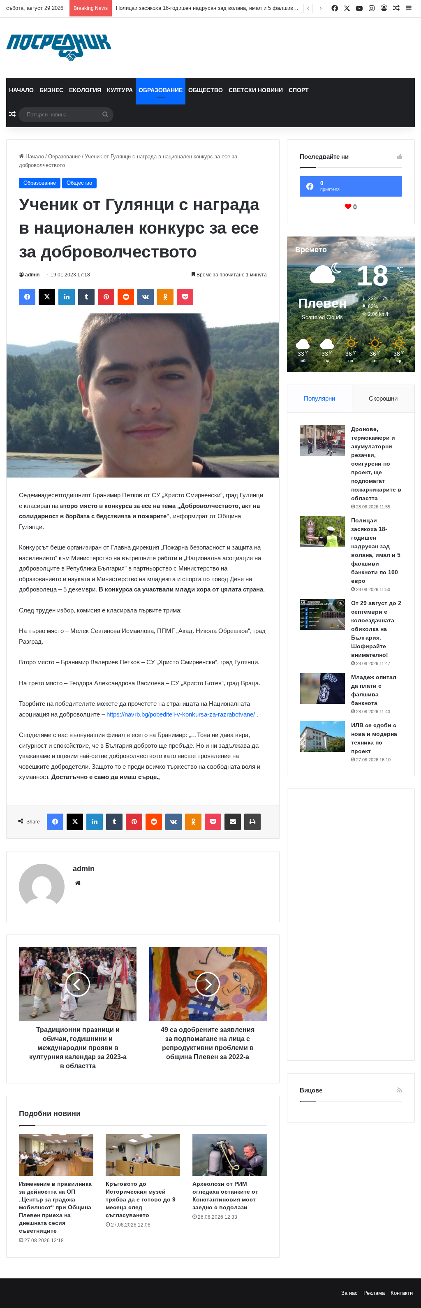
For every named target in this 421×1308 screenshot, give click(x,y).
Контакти (402, 1293)
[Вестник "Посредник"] (58, 47)
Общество (205, 90)
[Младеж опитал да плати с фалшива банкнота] (322, 688)
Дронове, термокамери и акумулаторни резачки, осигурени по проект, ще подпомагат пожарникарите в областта (376, 463)
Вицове (311, 1090)
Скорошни (383, 398)
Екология (85, 90)
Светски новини (256, 90)
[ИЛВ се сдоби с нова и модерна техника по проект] (322, 736)
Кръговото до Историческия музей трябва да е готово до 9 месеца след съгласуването (141, 1199)
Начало (21, 90)
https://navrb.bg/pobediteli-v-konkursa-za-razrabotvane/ (180, 714)
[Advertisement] (351, 924)
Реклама (374, 1293)
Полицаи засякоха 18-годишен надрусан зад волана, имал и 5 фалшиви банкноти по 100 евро (233, 8)
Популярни (319, 398)
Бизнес (51, 90)
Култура (120, 90)
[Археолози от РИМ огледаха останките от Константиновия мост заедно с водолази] (229, 1155)
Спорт (299, 90)
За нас (349, 1293)
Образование (161, 90)
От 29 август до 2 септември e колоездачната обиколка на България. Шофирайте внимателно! (376, 629)
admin (32, 275)
